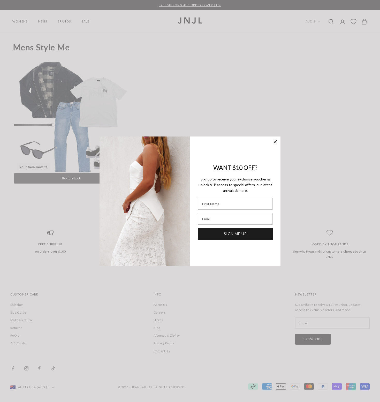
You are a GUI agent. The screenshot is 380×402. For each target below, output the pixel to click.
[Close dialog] (275, 142)
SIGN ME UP (235, 233)
